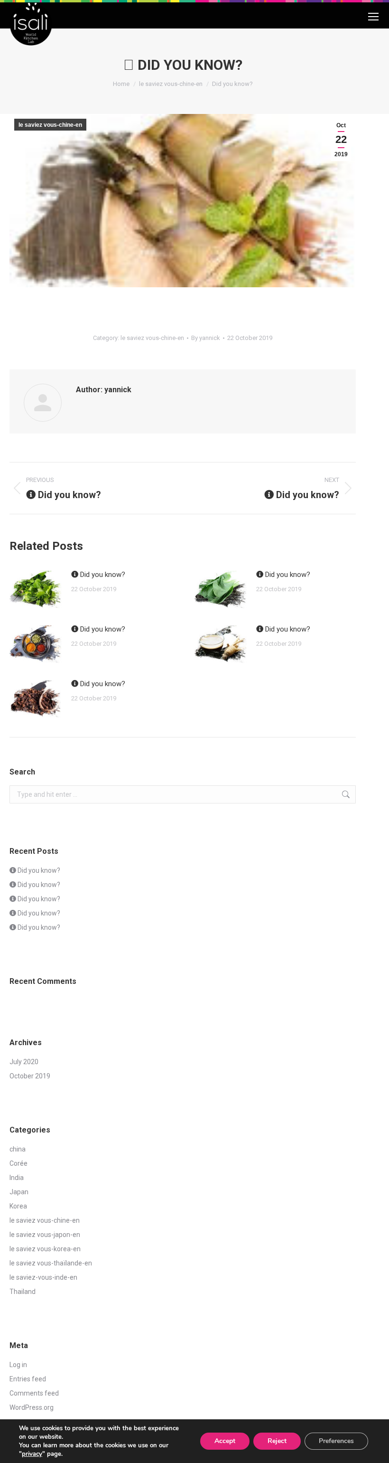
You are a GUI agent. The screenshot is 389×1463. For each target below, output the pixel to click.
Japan (18, 1192)
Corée (18, 1163)
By (205, 337)
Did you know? (101, 574)
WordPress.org (31, 1407)
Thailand (22, 1291)
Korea (18, 1206)
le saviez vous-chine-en (50, 125)
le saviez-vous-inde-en (43, 1277)
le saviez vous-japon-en (44, 1234)
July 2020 (23, 1062)
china (17, 1149)
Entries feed (27, 1379)
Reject (277, 1440)
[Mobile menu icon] (373, 19)
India (16, 1177)
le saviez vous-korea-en (45, 1249)
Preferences (336, 1440)
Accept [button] (224, 1440)
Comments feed (34, 1393)
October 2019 (29, 1076)
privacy (32, 1454)
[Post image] (35, 590)
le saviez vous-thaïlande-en (50, 1263)
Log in (18, 1365)
